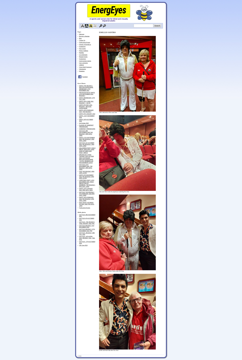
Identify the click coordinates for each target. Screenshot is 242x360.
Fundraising (82, 46)
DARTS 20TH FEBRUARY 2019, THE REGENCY (86, 111)
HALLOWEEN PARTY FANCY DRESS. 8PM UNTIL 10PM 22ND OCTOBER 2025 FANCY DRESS (87, 150)
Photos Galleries (83, 50)
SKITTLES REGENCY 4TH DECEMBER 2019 (86, 226)
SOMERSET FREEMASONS (87, 129)
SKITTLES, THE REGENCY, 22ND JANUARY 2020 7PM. (87, 222)
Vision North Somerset (85, 67)
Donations (82, 71)
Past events (82, 48)
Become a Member (84, 36)
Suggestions (82, 59)
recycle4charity (83, 55)
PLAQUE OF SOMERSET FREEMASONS (86, 126)
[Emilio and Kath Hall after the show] (127, 349)
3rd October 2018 (84, 123)
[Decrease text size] (104, 26)
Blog (80, 38)
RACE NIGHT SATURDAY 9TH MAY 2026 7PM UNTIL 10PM (86, 204)
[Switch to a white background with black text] (82, 26)
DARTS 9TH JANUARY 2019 (87, 114)
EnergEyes (108, 10)
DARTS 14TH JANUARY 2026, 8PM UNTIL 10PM (86, 189)
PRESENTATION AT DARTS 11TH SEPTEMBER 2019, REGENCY (87, 94)
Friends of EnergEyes (85, 44)
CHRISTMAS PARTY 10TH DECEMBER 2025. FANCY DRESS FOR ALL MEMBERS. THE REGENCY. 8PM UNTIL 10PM (87, 183)
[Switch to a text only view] (95, 26)
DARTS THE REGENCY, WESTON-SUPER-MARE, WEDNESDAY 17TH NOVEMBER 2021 (86, 88)
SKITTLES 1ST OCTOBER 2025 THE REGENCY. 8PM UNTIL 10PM (86, 144)
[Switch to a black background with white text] (86, 26)
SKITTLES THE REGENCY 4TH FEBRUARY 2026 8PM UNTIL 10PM (86, 194)
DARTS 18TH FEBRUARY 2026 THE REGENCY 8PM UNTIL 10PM (86, 199)
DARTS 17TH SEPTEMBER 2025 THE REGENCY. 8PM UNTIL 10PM (87, 139)
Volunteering (82, 69)
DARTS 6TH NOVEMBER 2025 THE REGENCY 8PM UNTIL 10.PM (86, 176)
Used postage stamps (85, 61)
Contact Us (82, 40)
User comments (83, 63)
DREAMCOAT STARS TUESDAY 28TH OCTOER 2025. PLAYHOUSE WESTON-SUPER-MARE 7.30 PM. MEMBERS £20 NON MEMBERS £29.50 (86, 158)
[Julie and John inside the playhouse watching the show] (127, 190)
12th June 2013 (83, 245)
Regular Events (83, 57)
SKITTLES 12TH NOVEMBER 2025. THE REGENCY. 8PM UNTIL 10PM (85, 167)
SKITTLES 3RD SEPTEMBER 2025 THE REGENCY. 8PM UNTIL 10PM (86, 133)
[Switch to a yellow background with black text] (91, 26)
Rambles (81, 52)
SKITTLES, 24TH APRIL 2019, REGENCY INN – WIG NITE (87, 238)
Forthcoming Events (84, 42)
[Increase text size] (100, 26)
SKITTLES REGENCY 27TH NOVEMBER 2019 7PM (87, 230)
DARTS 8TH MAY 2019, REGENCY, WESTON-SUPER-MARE (85, 106)
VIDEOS (81, 65)
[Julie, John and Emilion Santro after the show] (127, 270)
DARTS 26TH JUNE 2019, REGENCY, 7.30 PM (86, 102)
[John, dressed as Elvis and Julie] (127, 111)
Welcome (81, 34)
